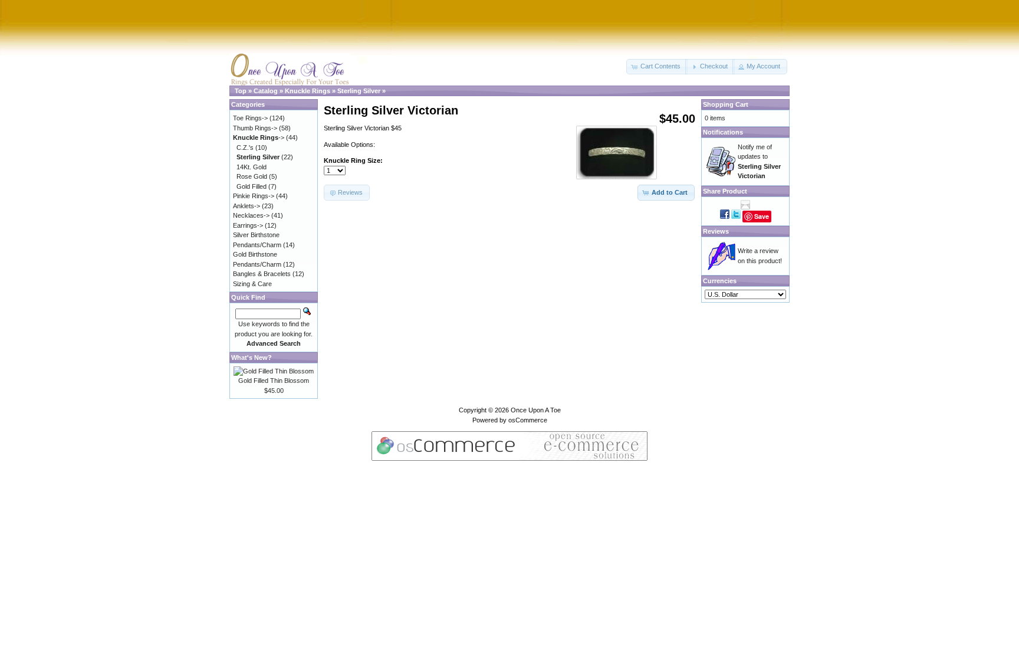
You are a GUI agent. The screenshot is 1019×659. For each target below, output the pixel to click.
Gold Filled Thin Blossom (273, 380)
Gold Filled (251, 186)
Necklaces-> (251, 215)
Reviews (716, 231)
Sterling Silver (358, 90)
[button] (657, 66)
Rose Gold (251, 176)
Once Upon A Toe (536, 410)
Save (761, 216)
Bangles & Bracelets (262, 273)
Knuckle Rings (307, 90)
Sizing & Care (252, 283)
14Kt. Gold (251, 167)
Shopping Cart (725, 104)
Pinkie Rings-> (253, 195)
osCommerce (527, 420)
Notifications (723, 132)
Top (240, 90)
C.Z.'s (245, 147)
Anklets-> (246, 205)
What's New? (251, 357)
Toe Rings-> (250, 118)
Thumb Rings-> (255, 128)
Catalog (266, 90)
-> (258, 137)
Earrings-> (248, 225)
